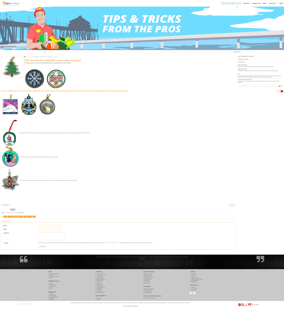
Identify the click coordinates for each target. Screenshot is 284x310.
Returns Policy (194, 281)
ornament (30, 216)
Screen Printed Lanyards (149, 288)
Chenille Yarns (147, 281)
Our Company (194, 288)
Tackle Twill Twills (147, 279)
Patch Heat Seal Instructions (150, 298)
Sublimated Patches (101, 279)
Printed (50, 278)
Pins (260, 75)
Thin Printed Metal (53, 295)
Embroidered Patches (260, 70)
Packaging (193, 275)
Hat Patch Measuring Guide (197, 279)
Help (192, 276)
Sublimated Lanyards (148, 290)
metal (25, 216)
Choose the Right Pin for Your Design (260, 56)
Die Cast (51, 283)
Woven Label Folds (101, 292)
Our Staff (193, 290)
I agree (6, 243)
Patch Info (99, 289)
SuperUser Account (30, 56)
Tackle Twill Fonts (195, 278)
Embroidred (51, 299)
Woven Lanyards (147, 291)
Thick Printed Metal (53, 296)
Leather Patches (100, 284)
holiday (15, 216)
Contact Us (193, 287)
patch (34, 216)
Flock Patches (99, 288)
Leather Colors (147, 283)
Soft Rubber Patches (101, 287)
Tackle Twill (99, 283)
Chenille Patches (100, 278)
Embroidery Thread (148, 274)
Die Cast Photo (52, 284)
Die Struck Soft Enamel (54, 274)
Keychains (99, 298)
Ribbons (51, 287)
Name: (5, 225)
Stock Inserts (99, 291)
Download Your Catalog (260, 59)
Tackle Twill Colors (148, 278)
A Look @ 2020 (260, 62)
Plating (50, 288)
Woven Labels (100, 276)
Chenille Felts (146, 280)
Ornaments (55, 56)
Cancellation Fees (195, 280)
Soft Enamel (51, 294)
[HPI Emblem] (11, 3)
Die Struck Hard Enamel (54, 276)
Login (247, 308)
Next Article (232, 205)
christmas (21, 216)
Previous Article (6, 205)
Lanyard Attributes (148, 292)
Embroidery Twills (147, 275)
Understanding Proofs (260, 66)
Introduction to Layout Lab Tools (260, 81)
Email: (5, 229)
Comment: (6, 233)
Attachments (194, 274)
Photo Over (99, 281)
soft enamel (10, 216)
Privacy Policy (109, 242)
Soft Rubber (51, 275)
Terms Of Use (117, 242)
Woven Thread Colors (148, 276)
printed (5, 216)
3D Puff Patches (100, 280)
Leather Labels (100, 285)
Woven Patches (100, 275)
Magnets (98, 299)
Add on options (52, 286)
